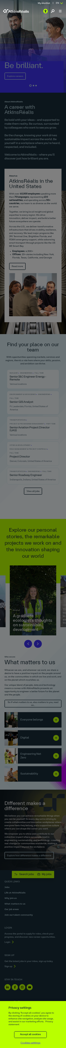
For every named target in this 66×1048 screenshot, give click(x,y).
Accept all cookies (30, 1034)
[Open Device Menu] (60, 11)
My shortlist (44, 3)
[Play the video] (45, 11)
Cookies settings (30, 1043)
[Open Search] (53, 11)
